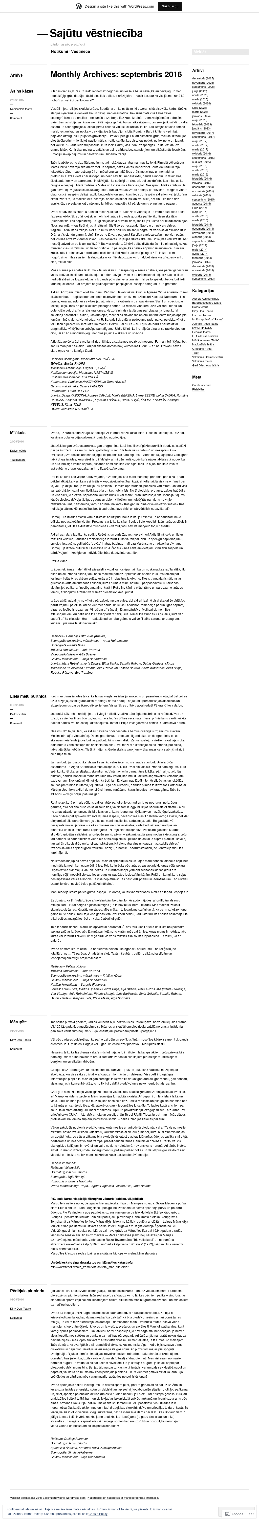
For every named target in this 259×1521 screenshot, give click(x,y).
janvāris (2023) (201, 128)
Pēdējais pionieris (27, 1290)
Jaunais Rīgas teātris (205, 323)
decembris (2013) (203, 266)
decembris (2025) (203, 78)
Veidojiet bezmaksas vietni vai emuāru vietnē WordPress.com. (48, 1497)
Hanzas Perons (201, 315)
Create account (201, 385)
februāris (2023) (202, 124)
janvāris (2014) (201, 262)
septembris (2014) (203, 241)
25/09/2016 (17, 100)
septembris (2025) (203, 86)
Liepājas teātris (201, 332)
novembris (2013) (203, 270)
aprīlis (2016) (200, 170)
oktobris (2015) (201, 195)
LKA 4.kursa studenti (205, 336)
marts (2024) (200, 111)
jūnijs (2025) (199, 91)
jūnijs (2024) (199, 107)
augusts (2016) (201, 162)
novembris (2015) (203, 191)
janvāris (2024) (201, 116)
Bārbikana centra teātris (207, 302)
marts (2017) (200, 149)
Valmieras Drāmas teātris (207, 357)
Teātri (195, 352)
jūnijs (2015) (199, 208)
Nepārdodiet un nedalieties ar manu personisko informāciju (123, 1497)
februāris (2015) (202, 224)
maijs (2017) (199, 141)
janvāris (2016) (201, 183)
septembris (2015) (203, 199)
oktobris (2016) (201, 153)
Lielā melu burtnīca (28, 696)
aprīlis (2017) (200, 145)
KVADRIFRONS (202, 327)
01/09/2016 (17, 1030)
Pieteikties (198, 389)
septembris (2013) (203, 278)
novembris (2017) (203, 132)
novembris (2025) (203, 82)
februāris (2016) (202, 178)
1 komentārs (18, 459)
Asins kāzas (21, 91)
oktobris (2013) (201, 274)
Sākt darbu (170, 6)
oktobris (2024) (201, 103)
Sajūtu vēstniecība (97, 32)
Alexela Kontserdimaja (205, 298)
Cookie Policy (98, 1513)
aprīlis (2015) (200, 216)
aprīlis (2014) (200, 253)
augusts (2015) (201, 203)
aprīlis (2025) (200, 95)
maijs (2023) (199, 120)
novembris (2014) (203, 233)
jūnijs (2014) (199, 245)
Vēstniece (80, 51)
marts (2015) (200, 220)
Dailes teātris (18, 450)
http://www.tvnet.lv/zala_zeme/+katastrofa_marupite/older (89, 1267)
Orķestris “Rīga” (202, 348)
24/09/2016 (17, 441)
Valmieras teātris (202, 361)
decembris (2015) (203, 187)
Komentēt (16, 118)
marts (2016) (200, 174)
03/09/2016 (17, 705)
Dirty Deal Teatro (20, 1040)
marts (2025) (200, 99)
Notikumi (59, 51)
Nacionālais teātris (21, 109)
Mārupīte (18, 1022)
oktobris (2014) (201, 237)
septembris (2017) (203, 137)
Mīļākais (18, 432)
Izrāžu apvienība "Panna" (207, 319)
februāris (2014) (202, 258)
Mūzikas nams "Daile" (205, 340)
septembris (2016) (203, 158)
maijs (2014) (199, 249)
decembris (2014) (203, 228)
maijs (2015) (199, 212)
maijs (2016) (199, 166)
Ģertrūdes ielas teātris (206, 365)
